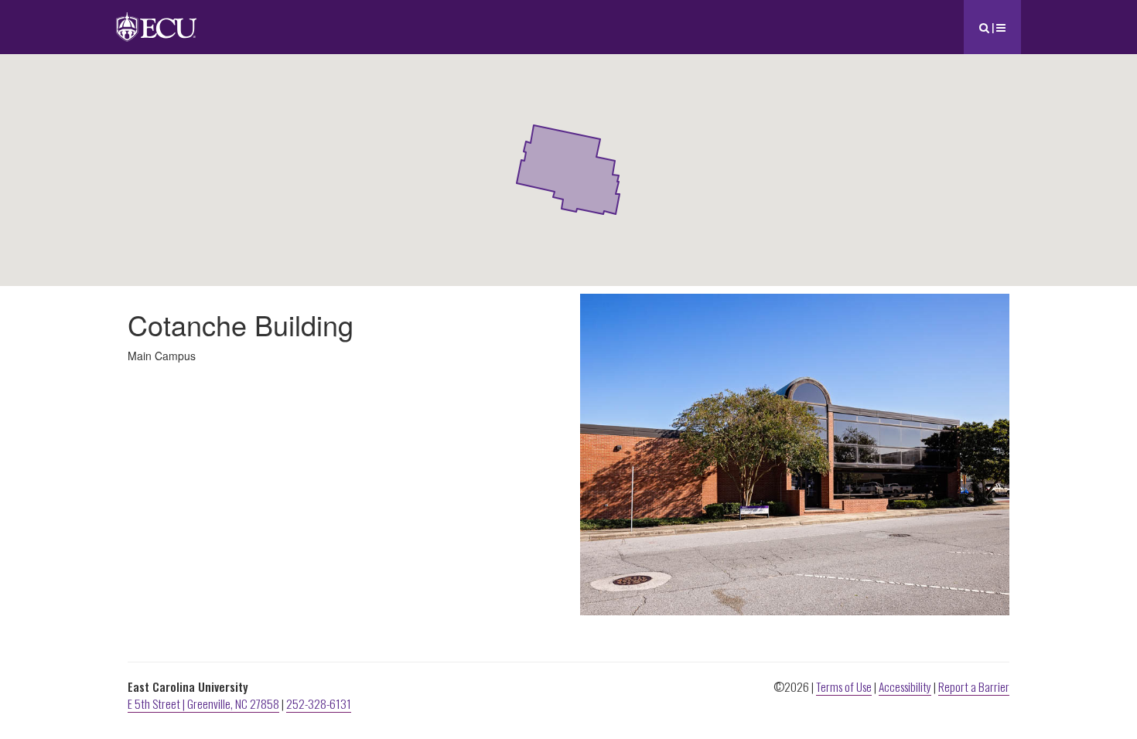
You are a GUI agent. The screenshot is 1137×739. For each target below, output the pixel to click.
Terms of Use (844, 686)
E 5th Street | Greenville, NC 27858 (203, 703)
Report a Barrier (973, 686)
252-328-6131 (318, 703)
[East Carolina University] (156, 19)
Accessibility (905, 686)
